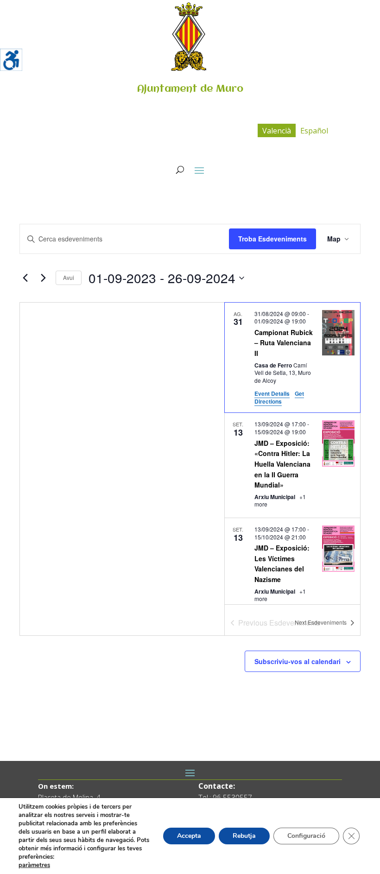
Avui (68, 277)
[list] (292, 453)
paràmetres (34, 865)
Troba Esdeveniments (272, 238)
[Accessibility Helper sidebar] (11, 60)
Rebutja (244, 835)
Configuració (306, 835)
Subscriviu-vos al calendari (297, 661)
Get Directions (279, 397)
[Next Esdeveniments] (43, 278)
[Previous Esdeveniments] (25, 278)
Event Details (272, 393)
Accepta (189, 835)
